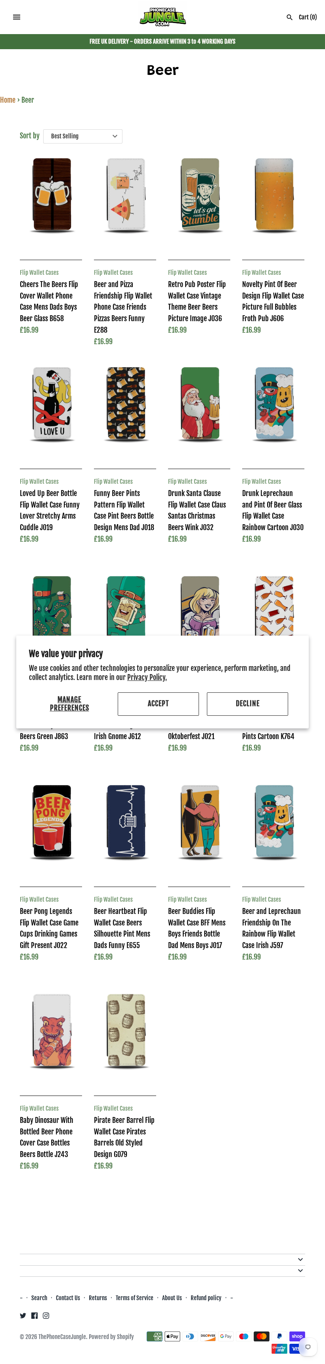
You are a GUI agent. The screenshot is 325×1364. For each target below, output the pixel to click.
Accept (158, 703)
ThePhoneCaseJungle (62, 1337)
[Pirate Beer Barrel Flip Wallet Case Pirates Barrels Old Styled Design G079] (125, 1038)
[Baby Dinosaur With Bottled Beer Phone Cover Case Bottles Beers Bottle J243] (51, 1038)
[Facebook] (34, 1318)
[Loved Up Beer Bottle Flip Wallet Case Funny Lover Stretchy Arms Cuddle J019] (51, 411)
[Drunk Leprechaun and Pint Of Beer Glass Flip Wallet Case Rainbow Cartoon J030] (273, 411)
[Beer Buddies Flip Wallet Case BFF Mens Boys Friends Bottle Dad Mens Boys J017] (199, 829)
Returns (98, 1298)
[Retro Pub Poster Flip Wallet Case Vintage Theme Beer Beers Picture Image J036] (199, 202)
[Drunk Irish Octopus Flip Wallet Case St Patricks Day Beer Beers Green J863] (51, 620)
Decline (248, 703)
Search (39, 1298)
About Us (172, 1298)
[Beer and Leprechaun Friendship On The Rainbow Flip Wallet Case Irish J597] (273, 829)
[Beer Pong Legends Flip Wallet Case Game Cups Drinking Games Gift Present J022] (51, 829)
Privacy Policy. (147, 677)
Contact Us (68, 1298)
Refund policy (206, 1298)
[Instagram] (46, 1318)
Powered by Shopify (111, 1337)
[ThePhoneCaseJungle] (162, 17)
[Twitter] (23, 1318)
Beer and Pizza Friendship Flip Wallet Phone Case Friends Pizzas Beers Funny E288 (123, 307)
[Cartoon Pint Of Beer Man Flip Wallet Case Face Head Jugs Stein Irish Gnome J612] (125, 620)
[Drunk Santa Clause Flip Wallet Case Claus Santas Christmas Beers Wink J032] (199, 411)
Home (7, 100)
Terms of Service (134, 1298)
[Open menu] (16, 17)
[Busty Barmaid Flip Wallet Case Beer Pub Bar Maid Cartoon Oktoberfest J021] (199, 620)
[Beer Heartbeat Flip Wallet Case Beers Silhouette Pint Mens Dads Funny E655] (125, 829)
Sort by (30, 135)
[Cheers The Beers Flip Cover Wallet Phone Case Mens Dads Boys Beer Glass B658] (51, 202)
